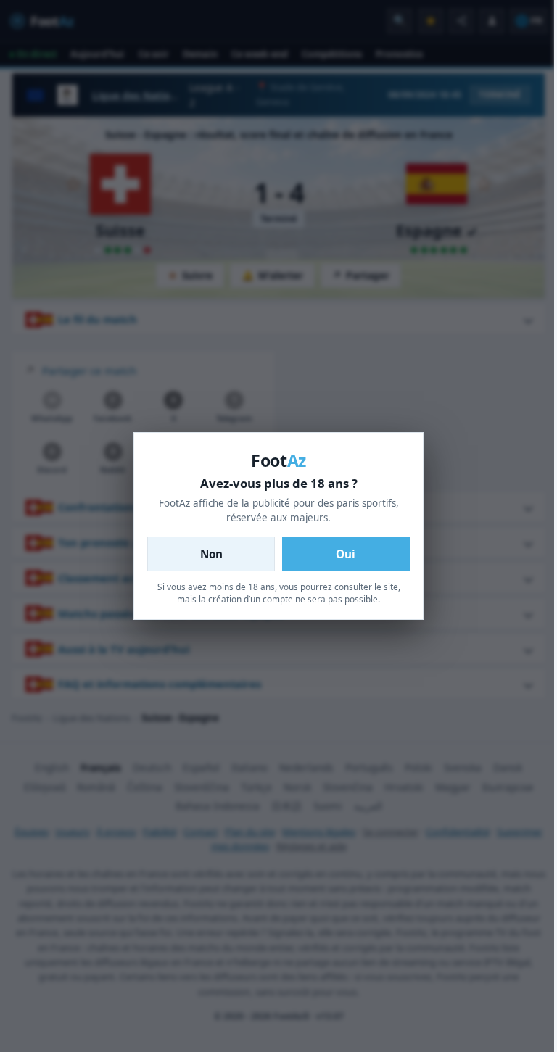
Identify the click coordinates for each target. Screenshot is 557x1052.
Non (211, 554)
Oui (345, 554)
